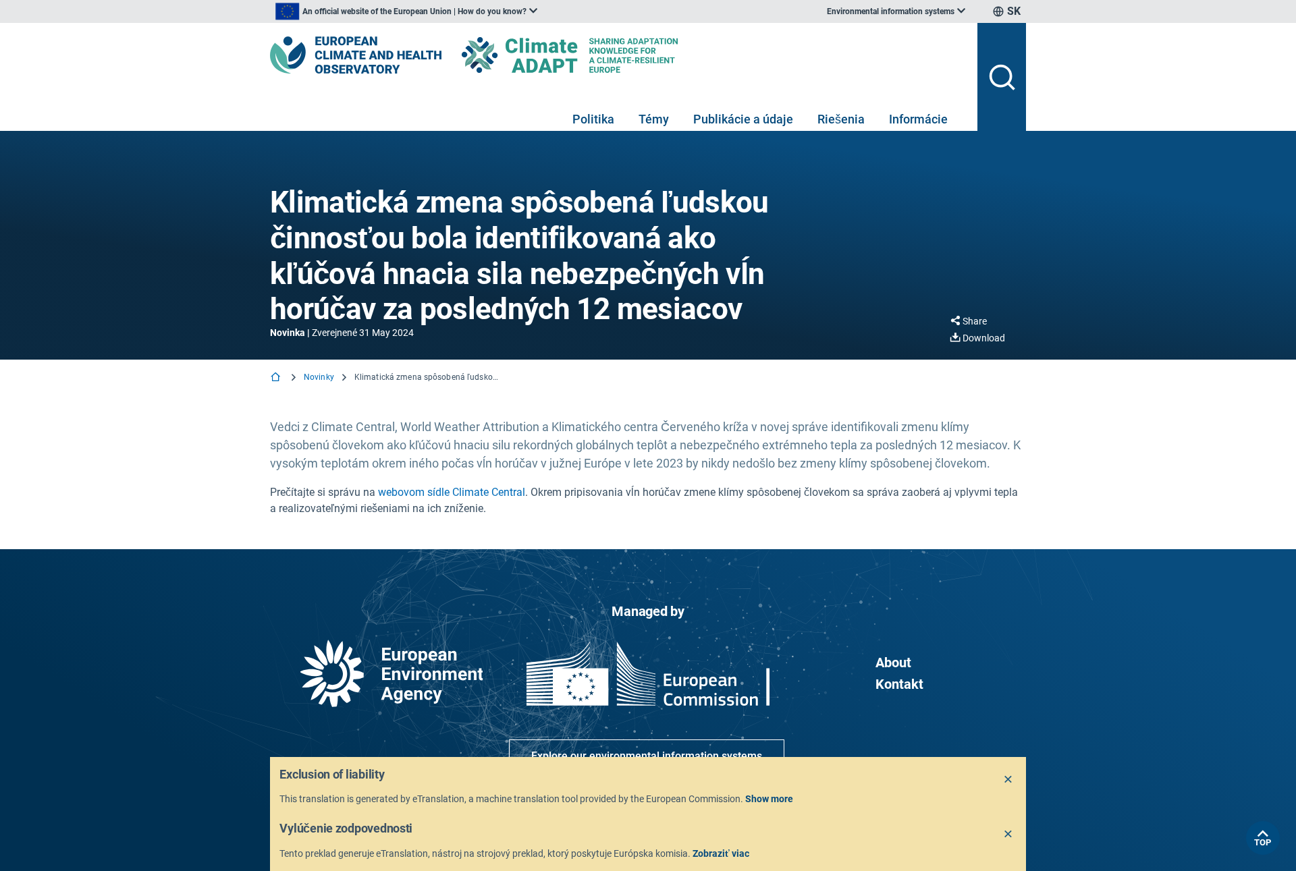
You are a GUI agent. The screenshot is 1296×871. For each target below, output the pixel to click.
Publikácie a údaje (743, 119)
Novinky (319, 377)
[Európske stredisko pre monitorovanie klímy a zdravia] (355, 55)
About (893, 662)
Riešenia (841, 119)
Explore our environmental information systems (646, 756)
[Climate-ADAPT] (597, 55)
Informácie (918, 119)
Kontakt (899, 684)
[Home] (277, 378)
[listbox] (406, 11)
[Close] (1008, 780)
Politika (593, 119)
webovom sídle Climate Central (451, 492)
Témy (654, 119)
